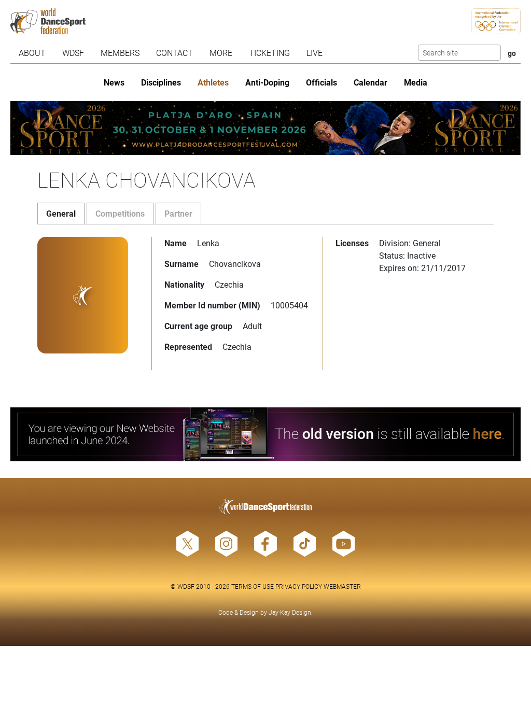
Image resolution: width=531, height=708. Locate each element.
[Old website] (265, 434)
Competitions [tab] (120, 213)
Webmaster (342, 586)
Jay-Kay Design (290, 612)
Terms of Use (252, 586)
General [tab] (61, 213)
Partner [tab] (178, 213)
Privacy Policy (298, 586)
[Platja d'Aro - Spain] (265, 128)
